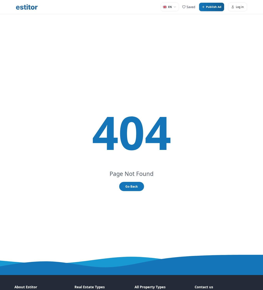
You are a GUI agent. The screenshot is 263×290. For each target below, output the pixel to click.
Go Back (131, 186)
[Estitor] (27, 7)
